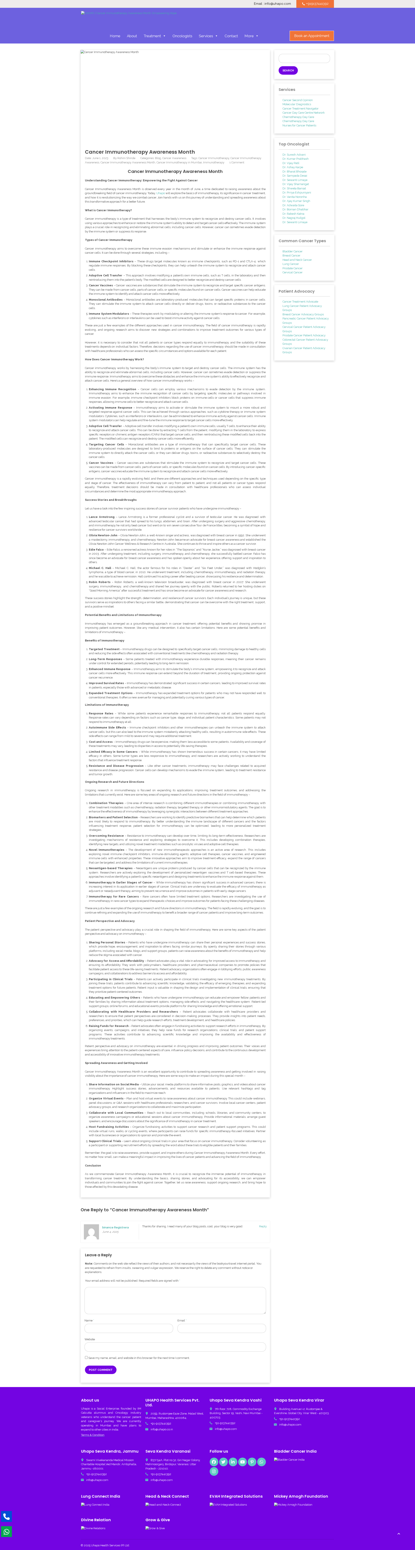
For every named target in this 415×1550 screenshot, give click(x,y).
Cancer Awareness (174, 158)
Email (182, 1320)
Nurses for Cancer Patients (299, 125)
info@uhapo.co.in (162, 1429)
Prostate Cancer (293, 268)
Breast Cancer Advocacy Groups (303, 314)
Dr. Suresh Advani (294, 154)
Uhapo (160, 193)
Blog (158, 158)
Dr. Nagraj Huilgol (294, 217)
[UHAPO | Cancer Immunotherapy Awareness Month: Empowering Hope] (129, 18)
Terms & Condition (92, 1435)
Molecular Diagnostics (297, 104)
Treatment (152, 36)
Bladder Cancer (293, 251)
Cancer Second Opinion (298, 100)
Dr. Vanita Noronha (295, 196)
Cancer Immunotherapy (213, 158)
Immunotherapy (213, 162)
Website (90, 1339)
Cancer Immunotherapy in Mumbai (179, 162)
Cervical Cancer (293, 272)
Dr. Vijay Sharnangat (296, 184)
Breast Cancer (291, 255)
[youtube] (242, 1462)
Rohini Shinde (126, 158)
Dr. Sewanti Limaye (295, 180)
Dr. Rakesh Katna (293, 213)
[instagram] (214, 1471)
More (249, 36)
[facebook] (214, 1462)
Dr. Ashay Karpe (293, 167)
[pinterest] (252, 1462)
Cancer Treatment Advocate (300, 301)
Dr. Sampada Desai (295, 175)
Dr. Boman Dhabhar (295, 209)
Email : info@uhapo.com (272, 4)
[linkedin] (233, 1462)
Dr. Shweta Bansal (294, 188)
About (132, 36)
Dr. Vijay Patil (291, 163)
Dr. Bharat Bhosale (294, 171)
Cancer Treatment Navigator (301, 108)
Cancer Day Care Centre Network (304, 112)
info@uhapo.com (226, 1429)
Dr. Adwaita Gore (293, 205)
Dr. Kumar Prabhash (296, 158)
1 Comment (236, 162)
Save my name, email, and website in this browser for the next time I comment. (139, 1358)
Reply (263, 1226)
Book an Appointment (311, 36)
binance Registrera (115, 1227)
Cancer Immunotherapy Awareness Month (128, 162)
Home (115, 36)
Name (89, 1320)
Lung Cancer (291, 264)
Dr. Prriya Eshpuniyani (297, 192)
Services (206, 36)
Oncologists (182, 36)
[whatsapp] (261, 1462)
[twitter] (223, 1462)
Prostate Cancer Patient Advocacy (304, 335)
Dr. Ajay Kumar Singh (296, 201)
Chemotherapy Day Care (298, 117)
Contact (231, 36)
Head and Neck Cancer (297, 259)
